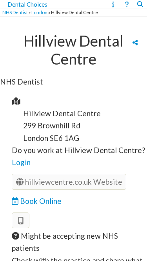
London (39, 12)
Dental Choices (27, 4)
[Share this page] (135, 42)
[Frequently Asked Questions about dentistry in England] (127, 4)
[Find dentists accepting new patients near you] (140, 4)
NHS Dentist (15, 12)
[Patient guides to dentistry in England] (113, 4)
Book (40, 200)
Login (21, 162)
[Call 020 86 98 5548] (20, 220)
